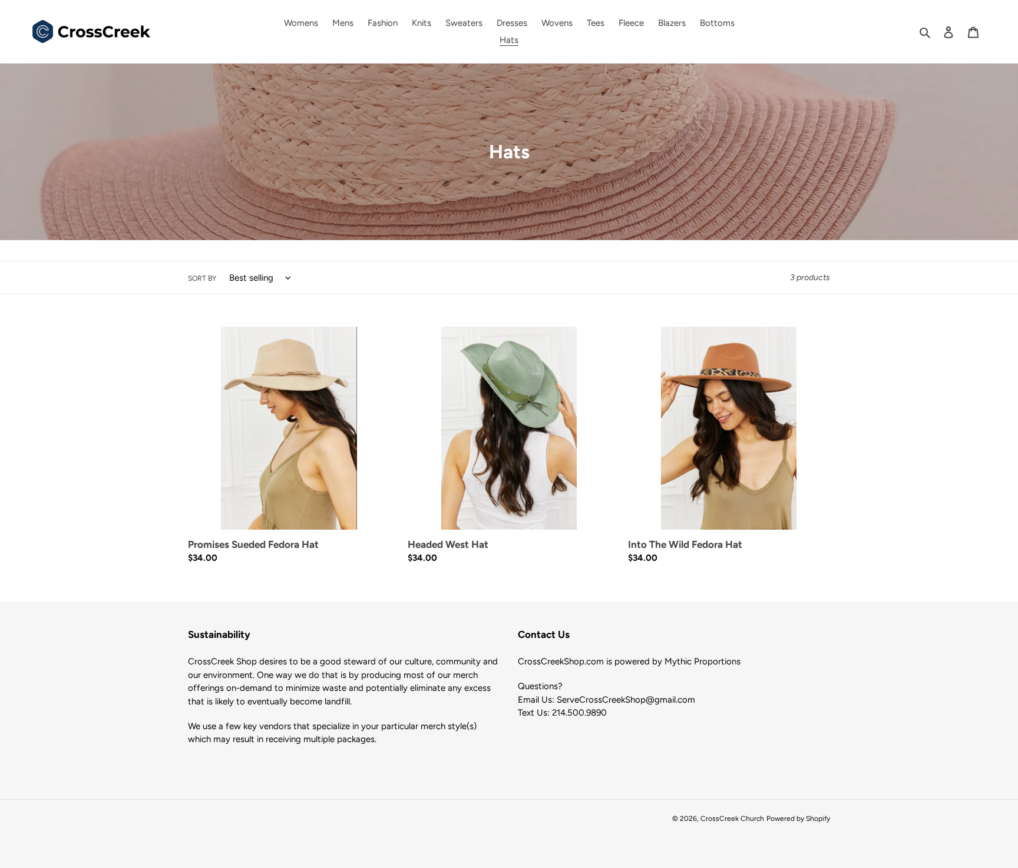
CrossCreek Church (732, 818)
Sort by (202, 278)
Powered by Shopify (798, 818)
